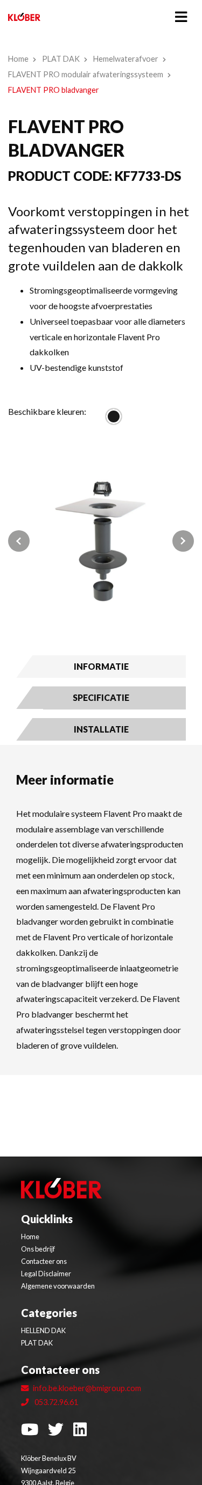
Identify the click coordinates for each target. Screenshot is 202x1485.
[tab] (101, 666)
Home (18, 58)
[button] (22, 541)
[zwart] (113, 416)
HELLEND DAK (43, 1330)
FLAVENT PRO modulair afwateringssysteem (85, 74)
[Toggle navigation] (181, 17)
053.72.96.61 (55, 1402)
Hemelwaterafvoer (125, 58)
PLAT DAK (61, 58)
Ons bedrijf (38, 1249)
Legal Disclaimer (46, 1273)
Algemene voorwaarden (58, 1286)
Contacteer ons (44, 1261)
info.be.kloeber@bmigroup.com (87, 1388)
